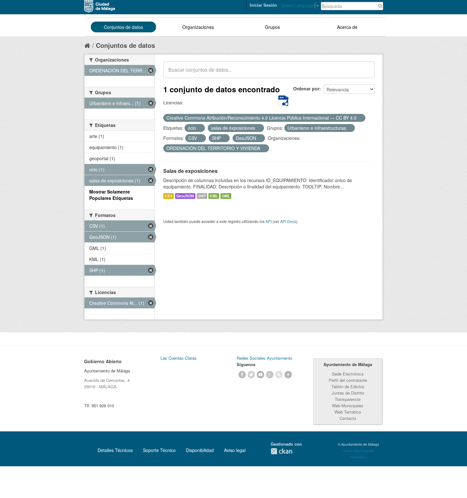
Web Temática (348, 412)
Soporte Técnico (159, 450)
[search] (365, 73)
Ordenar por (306, 88)
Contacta (348, 418)
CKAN (281, 451)
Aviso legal (235, 450)
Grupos (272, 27)
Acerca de (347, 27)
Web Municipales (347, 406)
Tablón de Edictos (347, 386)
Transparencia (348, 399)
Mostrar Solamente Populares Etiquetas (111, 194)
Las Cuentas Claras (178, 358)
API (269, 221)
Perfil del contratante (348, 380)
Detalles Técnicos (115, 450)
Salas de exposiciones (190, 170)
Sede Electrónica (347, 374)
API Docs (288, 221)
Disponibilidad (200, 450)
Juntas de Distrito (348, 393)
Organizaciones (198, 27)
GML (226, 196)
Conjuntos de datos (123, 27)
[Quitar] (360, 118)
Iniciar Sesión (263, 5)
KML (214, 196)
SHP (202, 196)
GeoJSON (185, 196)
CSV (169, 196)
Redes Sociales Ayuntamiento (264, 358)
